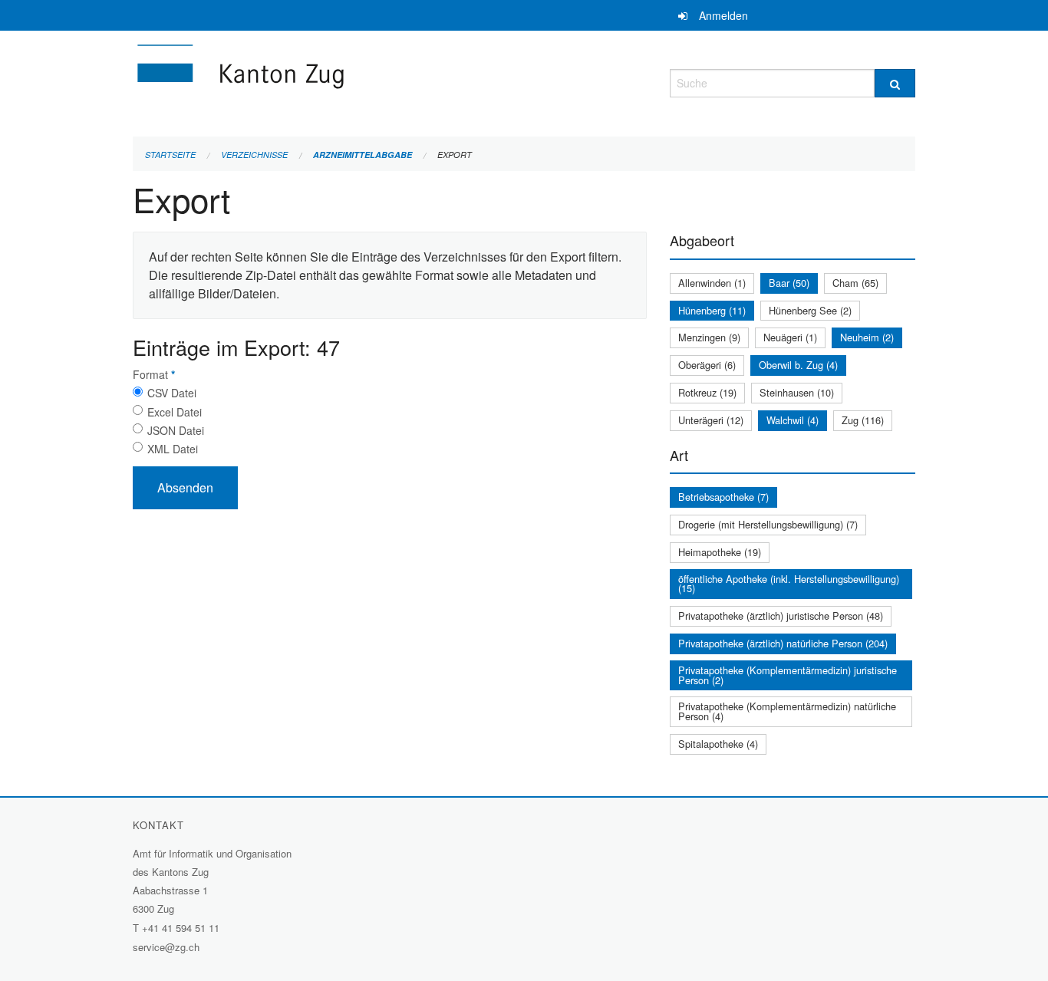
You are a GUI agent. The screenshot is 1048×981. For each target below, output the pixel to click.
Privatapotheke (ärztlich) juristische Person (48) (780, 615)
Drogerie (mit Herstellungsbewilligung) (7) (768, 524)
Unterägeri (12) (710, 420)
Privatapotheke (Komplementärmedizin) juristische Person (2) (787, 675)
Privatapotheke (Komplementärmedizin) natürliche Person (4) (787, 711)
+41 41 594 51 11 (180, 927)
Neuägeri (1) (790, 337)
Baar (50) (789, 282)
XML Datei (172, 448)
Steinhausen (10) (797, 392)
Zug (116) (863, 420)
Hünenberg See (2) (810, 310)
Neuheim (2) (867, 337)
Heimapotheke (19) (719, 552)
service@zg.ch (166, 947)
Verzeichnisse (254, 154)
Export (454, 154)
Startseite (170, 154)
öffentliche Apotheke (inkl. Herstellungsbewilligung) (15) (788, 583)
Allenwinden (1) (712, 282)
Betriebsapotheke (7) (723, 496)
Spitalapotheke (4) (718, 743)
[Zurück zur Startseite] (332, 81)
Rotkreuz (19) (707, 392)
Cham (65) (855, 282)
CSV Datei (171, 392)
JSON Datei (175, 430)
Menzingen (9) (709, 337)
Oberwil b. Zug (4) (798, 364)
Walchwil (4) (792, 420)
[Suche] (895, 83)
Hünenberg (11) (712, 310)
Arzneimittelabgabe (362, 154)
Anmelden (723, 15)
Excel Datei (174, 412)
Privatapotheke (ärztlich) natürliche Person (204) (783, 643)
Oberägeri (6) (707, 364)
